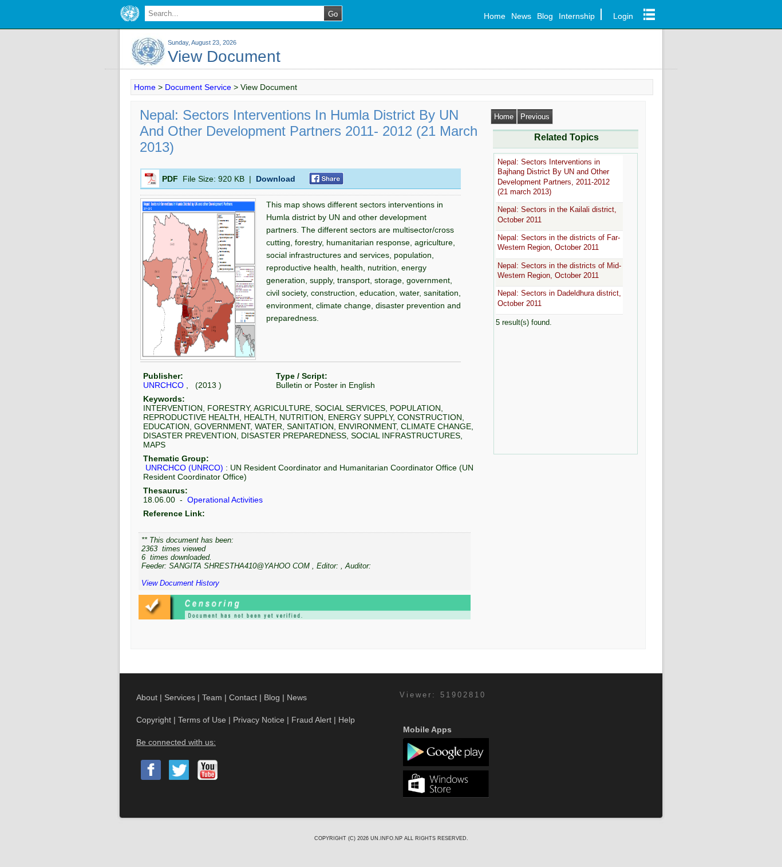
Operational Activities (224, 499)
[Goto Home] (130, 22)
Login (623, 16)
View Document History (180, 583)
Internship (577, 16)
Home (494, 16)
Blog (545, 16)
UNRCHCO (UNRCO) (184, 467)
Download (275, 178)
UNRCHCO (163, 385)
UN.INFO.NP (387, 838)
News (521, 16)
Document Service (198, 87)
